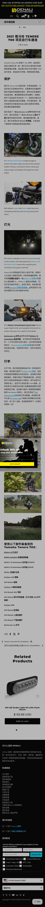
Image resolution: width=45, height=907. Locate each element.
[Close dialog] (36, 441)
